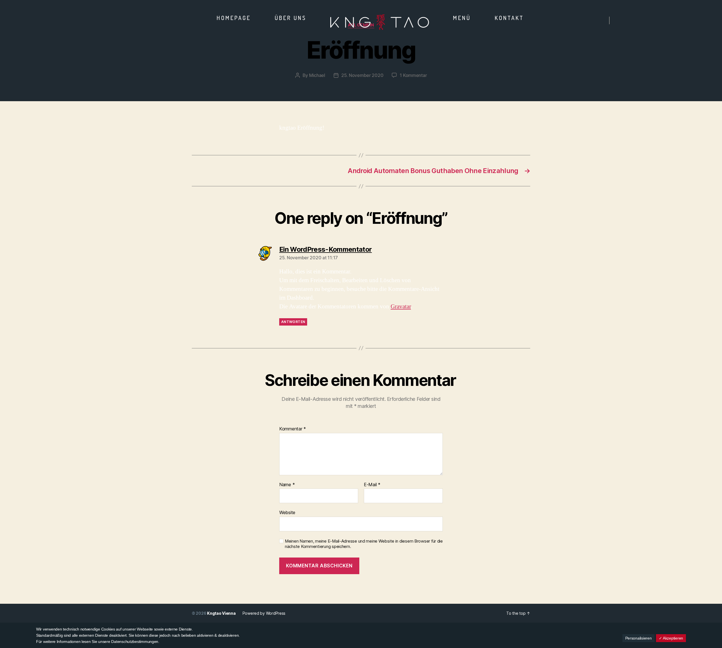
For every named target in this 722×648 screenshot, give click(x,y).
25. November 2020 (362, 75)
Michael (317, 75)
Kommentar (292, 429)
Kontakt (509, 17)
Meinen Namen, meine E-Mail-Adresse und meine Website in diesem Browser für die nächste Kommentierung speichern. (364, 544)
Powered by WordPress (264, 613)
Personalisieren (638, 638)
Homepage (234, 17)
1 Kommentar (413, 75)
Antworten (293, 322)
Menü (462, 17)
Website (287, 512)
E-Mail (372, 484)
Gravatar (401, 306)
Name (287, 484)
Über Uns (290, 17)
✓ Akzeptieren (671, 638)
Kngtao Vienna (221, 613)
